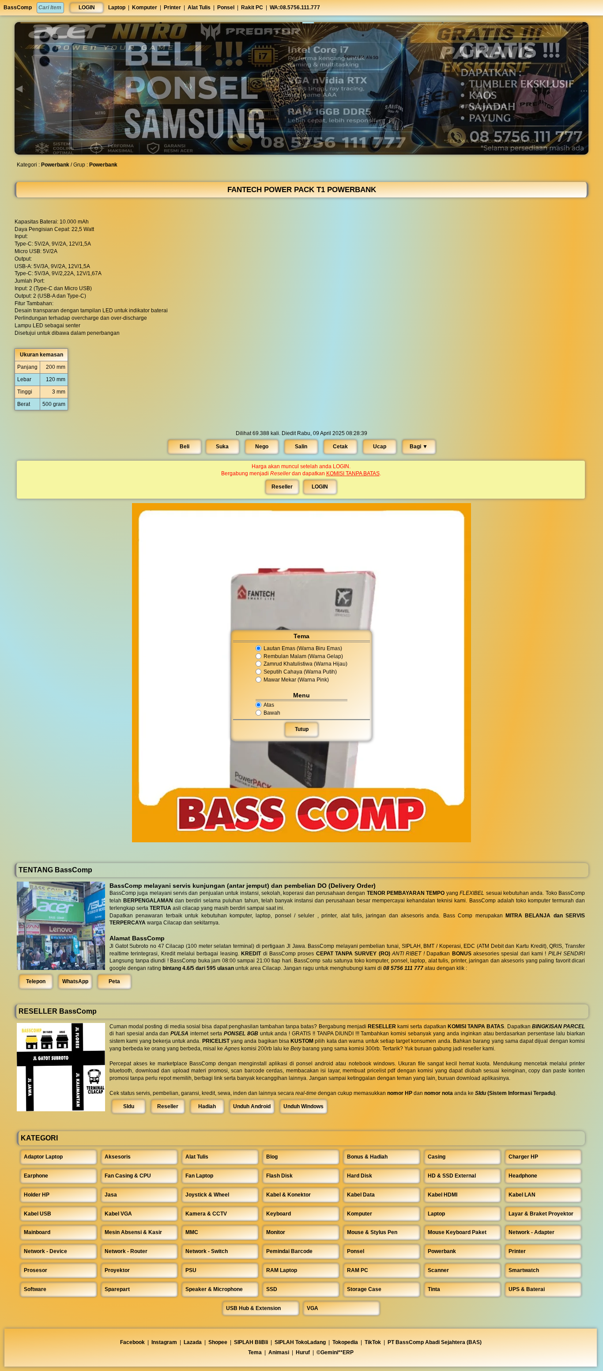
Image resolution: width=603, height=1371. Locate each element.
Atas (269, 705)
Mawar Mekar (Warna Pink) (296, 680)
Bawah (272, 713)
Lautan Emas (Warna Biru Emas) (303, 648)
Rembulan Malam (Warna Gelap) (303, 656)
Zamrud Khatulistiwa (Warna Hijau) (305, 664)
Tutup (302, 729)
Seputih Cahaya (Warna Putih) (300, 672)
